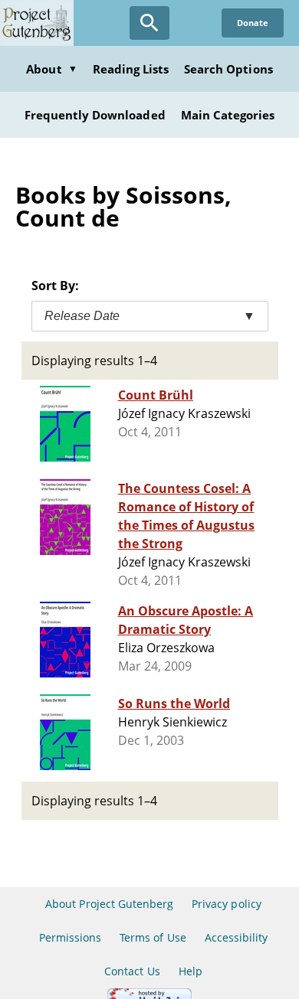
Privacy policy (226, 903)
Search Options (228, 69)
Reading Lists (131, 69)
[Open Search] (149, 23)
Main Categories (228, 114)
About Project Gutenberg (109, 903)
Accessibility (236, 937)
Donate (252, 22)
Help (190, 971)
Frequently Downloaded (95, 114)
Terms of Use (153, 937)
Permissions (70, 937)
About (51, 69)
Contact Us (131, 971)
